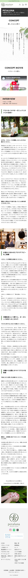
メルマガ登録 (18, 551)
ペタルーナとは (5, 545)
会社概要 (12, 570)
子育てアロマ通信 (19, 563)
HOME (3, 543)
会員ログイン (18, 549)
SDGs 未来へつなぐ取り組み (20, 560)
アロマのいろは (5, 551)
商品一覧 (17, 543)
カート (16, 547)
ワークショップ (5, 553)
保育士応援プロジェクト (20, 556)
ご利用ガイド (4, 547)
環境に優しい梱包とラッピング (7, 556)
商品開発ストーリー (6, 549)
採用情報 (6, 570)
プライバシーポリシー (14, 572)
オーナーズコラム (5, 559)
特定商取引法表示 (19, 570)
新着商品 (17, 545)
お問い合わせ (18, 553)
